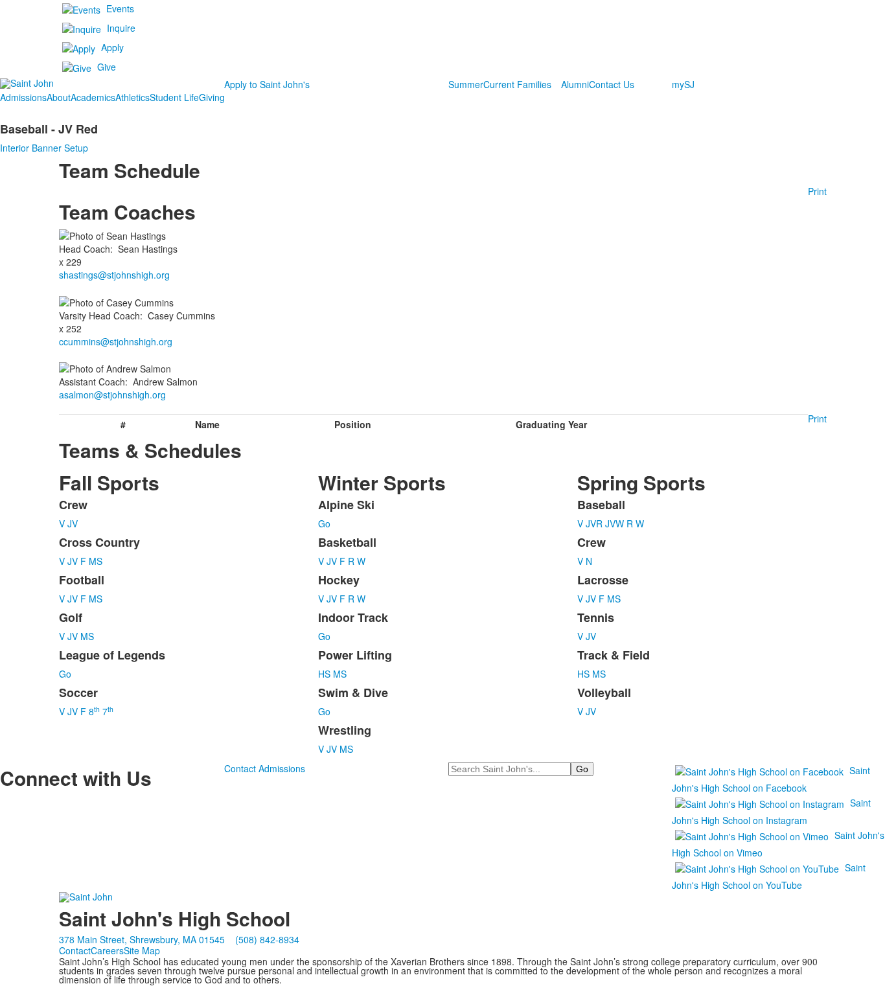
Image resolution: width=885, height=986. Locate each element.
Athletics (132, 97)
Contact (75, 950)
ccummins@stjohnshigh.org (115, 341)
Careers (107, 950)
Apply (112, 47)
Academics (93, 97)
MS (95, 561)
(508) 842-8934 (267, 939)
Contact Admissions (264, 768)
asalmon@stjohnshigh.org (112, 394)
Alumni (575, 84)
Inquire (121, 27)
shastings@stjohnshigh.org (114, 274)
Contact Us (611, 84)
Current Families (517, 84)
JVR (594, 523)
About (59, 97)
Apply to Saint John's (267, 84)
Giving (212, 97)
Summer (465, 84)
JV (72, 523)
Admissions (23, 97)
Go (65, 673)
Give (106, 66)
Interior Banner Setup (44, 147)
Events (120, 8)
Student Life (174, 97)
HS (324, 673)
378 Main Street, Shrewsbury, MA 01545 (142, 939)
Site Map (142, 950)
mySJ (683, 84)
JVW (614, 523)
